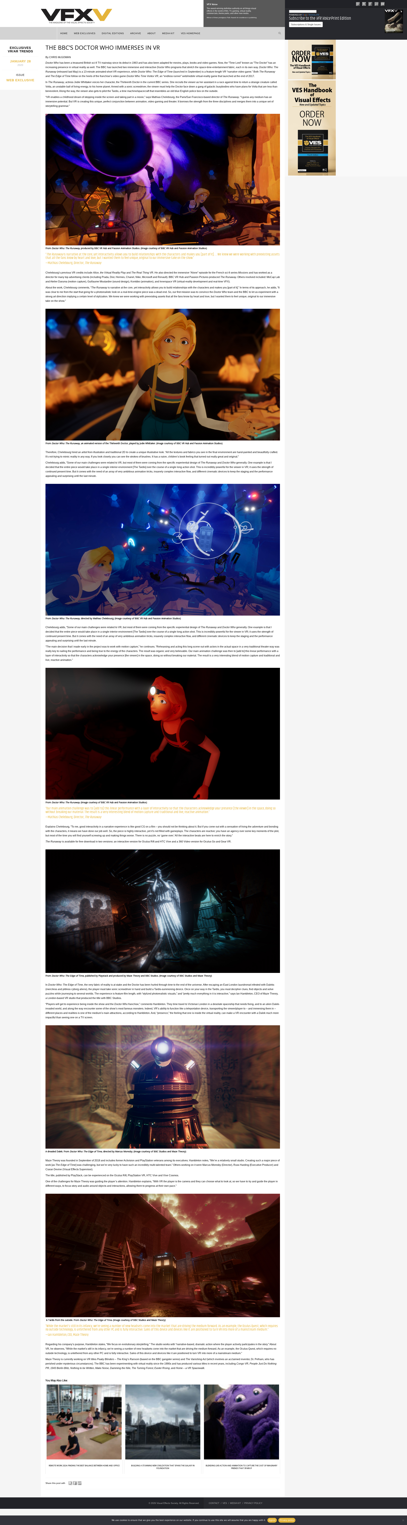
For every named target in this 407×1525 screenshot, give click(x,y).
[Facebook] (370, 3)
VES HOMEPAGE (190, 33)
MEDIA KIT (168, 33)
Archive (135, 33)
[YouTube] (382, 3)
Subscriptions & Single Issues (306, 24)
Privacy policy (287, 1520)
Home (64, 33)
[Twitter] (364, 3)
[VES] (358, 3)
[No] (403, 1520)
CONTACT (214, 1503)
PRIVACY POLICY (253, 1503)
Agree (272, 1520)
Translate (313, 15)
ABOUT (151, 33)
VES (225, 1503)
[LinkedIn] (376, 3)
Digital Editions (113, 33)
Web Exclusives (84, 33)
